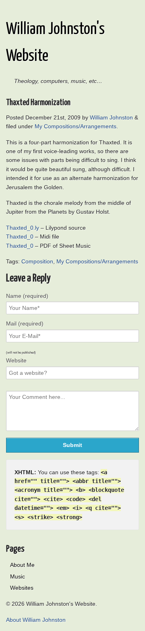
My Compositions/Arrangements (75, 126)
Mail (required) (25, 323)
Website (16, 360)
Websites (21, 587)
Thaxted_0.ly (22, 227)
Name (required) (27, 296)
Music (17, 576)
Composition (37, 261)
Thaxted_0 (19, 236)
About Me (22, 565)
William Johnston (111, 117)
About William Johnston (36, 620)
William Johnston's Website (55, 43)
